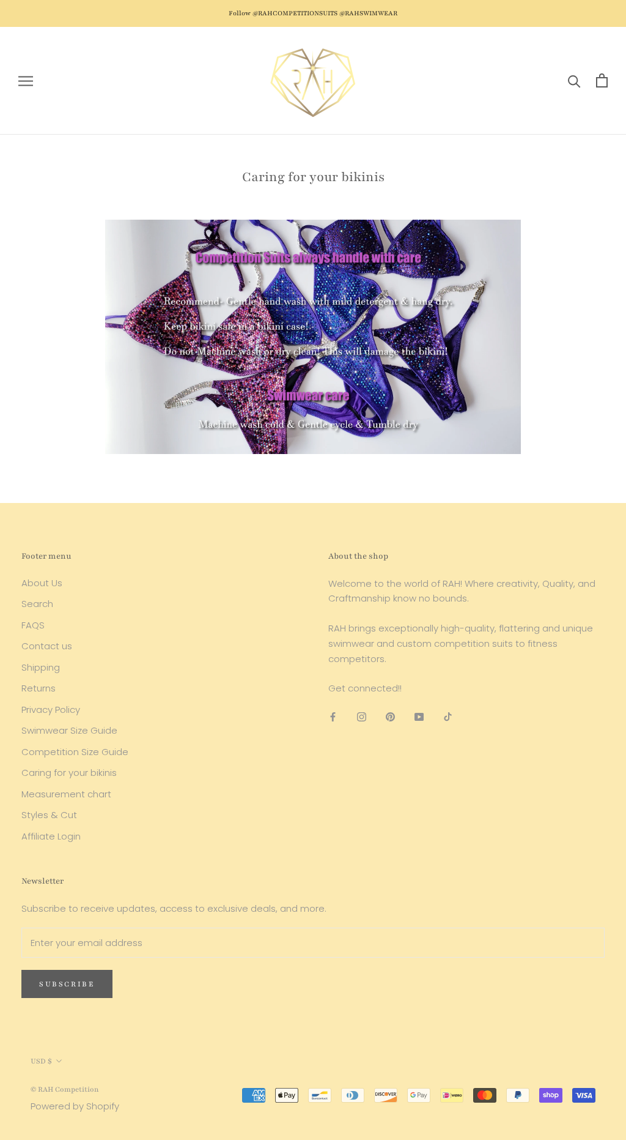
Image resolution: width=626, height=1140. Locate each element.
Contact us (46, 645)
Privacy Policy (50, 709)
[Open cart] (602, 80)
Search (37, 603)
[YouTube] (419, 716)
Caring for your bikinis (69, 772)
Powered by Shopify (75, 1106)
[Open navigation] (25, 80)
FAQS (33, 625)
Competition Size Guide (74, 751)
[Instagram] (361, 716)
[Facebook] (332, 716)
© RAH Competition (65, 1089)
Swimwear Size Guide (69, 730)
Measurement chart (66, 794)
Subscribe (67, 984)
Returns (38, 688)
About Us (41, 582)
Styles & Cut (49, 814)
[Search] (574, 80)
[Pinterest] (390, 716)
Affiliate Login (51, 836)
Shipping (40, 667)
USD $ (41, 1061)
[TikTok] (447, 716)
